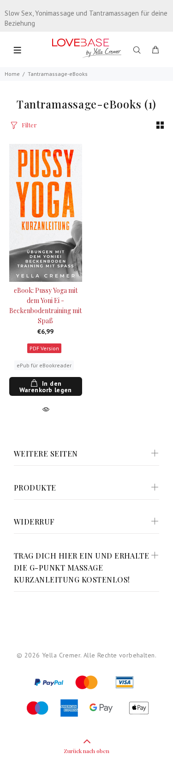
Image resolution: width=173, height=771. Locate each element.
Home (12, 73)
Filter (29, 125)
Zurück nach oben (86, 750)
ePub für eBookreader (44, 365)
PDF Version (44, 348)
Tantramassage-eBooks (58, 73)
